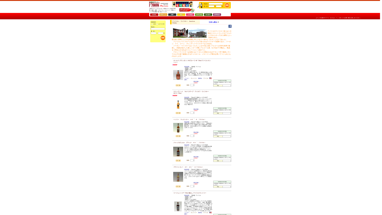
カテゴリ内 (161, 24)
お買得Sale (163, 14)
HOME (154, 14)
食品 (181, 14)
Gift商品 (190, 14)
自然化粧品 (199, 14)
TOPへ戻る (213, 22)
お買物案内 (217, 14)
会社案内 (208, 14)
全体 (154, 24)
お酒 (172, 14)
